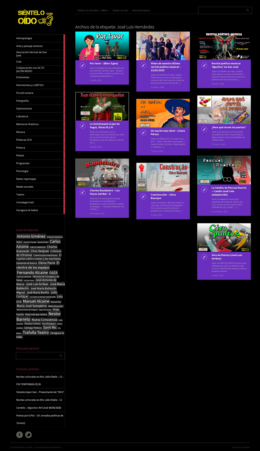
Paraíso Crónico (33, 323)
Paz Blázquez (49, 323)
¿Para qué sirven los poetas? (229, 127)
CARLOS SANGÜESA (38, 247)
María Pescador (55, 306)
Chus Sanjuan (40, 251)
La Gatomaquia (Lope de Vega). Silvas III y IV (105, 125)
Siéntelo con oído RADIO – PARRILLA (93, 10)
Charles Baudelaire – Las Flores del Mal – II (105, 192)
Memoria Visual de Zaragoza (27, 310)
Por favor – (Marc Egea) (104, 63)
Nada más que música (36, 314)
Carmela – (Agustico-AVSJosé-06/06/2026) (38, 407)
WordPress (56, 447)
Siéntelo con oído (120, 10)
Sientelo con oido (24, 447)
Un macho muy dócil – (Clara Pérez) (168, 132)
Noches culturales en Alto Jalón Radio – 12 (39, 400)
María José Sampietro (32, 306)
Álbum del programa (141, 10)
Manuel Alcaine (36, 301)
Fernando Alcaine (32, 272)
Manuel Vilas (56, 302)
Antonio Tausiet (30, 242)
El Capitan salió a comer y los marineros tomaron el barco (38, 259)
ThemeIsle (245, 447)
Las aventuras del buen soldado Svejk (43, 297)
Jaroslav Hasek (29, 280)
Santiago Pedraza (33, 327)
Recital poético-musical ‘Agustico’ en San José (226, 65)
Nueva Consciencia (44, 320)
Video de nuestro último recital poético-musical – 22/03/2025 (166, 67)
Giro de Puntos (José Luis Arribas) (227, 256)
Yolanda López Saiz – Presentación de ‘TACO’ (40, 392)
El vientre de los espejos (37, 265)
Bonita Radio (43, 242)
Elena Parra (46, 263)
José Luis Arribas (37, 284)
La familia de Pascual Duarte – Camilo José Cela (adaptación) (229, 191)
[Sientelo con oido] (35, 27)
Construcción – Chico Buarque (163, 196)
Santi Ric (50, 327)
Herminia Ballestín (24, 277)
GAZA (53, 272)
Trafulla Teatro (36, 332)
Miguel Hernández (45, 310)
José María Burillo (38, 292)
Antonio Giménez (31, 236)
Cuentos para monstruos (46, 255)
